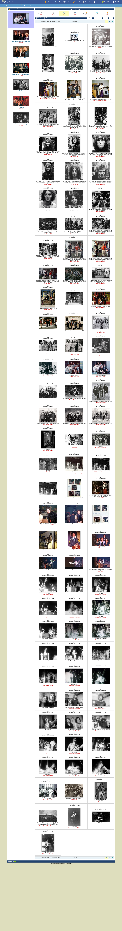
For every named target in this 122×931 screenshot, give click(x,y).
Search (58, 1)
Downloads (68, 1)
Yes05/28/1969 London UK (74, 476)
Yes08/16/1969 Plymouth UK (74, 528)
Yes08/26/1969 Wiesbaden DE (48, 575)
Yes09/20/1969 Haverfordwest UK (47, 781)
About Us (116, 1)
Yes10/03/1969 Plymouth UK (74, 781)
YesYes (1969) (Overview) (48, 51)
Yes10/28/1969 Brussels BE (74, 805)
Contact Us (11, 861)
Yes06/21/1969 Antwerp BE (48, 503)
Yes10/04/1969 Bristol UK (100, 779)
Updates (48, 1)
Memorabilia (78, 1)
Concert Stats (107, 1)
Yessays (97, 1)
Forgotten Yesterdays (11, 2)
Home (9, 5)
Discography (87, 1)
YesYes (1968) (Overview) (48, 25)
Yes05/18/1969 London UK (101, 431)
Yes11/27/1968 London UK (100, 26)
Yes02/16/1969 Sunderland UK (74, 431)
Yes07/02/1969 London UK (101, 502)
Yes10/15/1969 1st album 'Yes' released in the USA (48, 807)
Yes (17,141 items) (26, 5)
